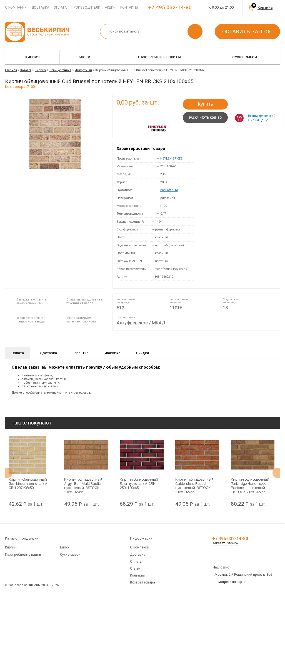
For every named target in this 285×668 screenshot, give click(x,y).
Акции (110, 7)
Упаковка (112, 353)
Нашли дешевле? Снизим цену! (260, 118)
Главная (11, 70)
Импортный (83, 70)
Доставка (40, 7)
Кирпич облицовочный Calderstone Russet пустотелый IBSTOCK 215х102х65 (194, 485)
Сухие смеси (244, 57)
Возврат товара (142, 582)
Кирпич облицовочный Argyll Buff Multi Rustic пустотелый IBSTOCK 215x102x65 (83, 485)
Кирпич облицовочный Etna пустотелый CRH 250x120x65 (139, 483)
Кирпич (32, 57)
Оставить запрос (247, 31)
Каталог (25, 70)
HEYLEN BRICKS (171, 158)
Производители (85, 7)
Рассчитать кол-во (205, 118)
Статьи (135, 568)
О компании (16, 7)
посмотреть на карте (229, 582)
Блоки (84, 57)
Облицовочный (60, 70)
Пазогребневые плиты (159, 57)
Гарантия (80, 353)
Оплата (60, 7)
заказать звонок (225, 543)
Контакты (129, 7)
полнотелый (169, 190)
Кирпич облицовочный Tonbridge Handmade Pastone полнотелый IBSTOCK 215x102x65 (250, 485)
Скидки (142, 353)
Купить (205, 104)
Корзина (265, 7)
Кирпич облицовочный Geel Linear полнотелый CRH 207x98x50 (28, 483)
